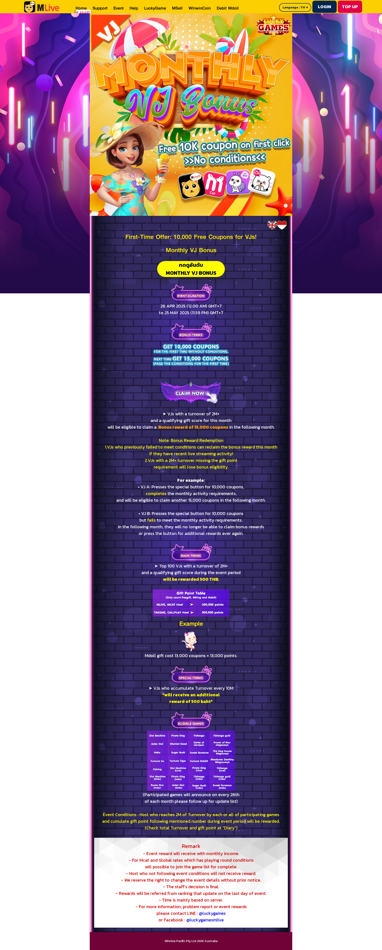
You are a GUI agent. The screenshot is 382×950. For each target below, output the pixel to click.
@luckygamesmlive (205, 920)
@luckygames (212, 913)
